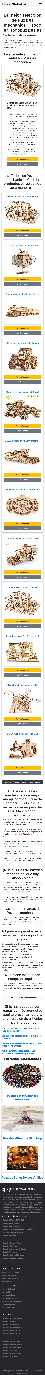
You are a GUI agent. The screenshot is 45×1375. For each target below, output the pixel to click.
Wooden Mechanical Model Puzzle (22, 294)
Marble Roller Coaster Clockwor (22, 587)
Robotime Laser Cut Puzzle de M (22, 636)
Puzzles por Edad (8, 1295)
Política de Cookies (9, 1275)
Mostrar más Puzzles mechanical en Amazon (22, 782)
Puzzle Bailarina (9, 1235)
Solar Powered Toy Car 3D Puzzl (22, 392)
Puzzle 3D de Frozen (11, 1223)
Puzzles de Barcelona (11, 1330)
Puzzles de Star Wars (11, 1341)
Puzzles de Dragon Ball (12, 1347)
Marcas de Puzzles (9, 1289)
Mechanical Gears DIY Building (22, 196)
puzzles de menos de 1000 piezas (15, 846)
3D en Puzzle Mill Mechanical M (22, 685)
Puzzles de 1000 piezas (12, 1344)
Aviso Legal (6, 1281)
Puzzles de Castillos (11, 1324)
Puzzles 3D (6, 1292)
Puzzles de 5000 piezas (12, 1318)
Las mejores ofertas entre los (21, 1044)
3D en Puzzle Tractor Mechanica (22, 343)
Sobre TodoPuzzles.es (10, 1272)
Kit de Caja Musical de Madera (22, 245)
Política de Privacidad (10, 1278)
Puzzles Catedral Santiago (13, 1255)
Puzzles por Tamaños (10, 1298)
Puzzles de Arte (9, 1321)
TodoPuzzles (22, 1373)
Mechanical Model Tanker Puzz (22, 538)
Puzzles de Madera (9, 1307)
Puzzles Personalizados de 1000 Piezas (18, 1229)
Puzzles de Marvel (10, 1246)
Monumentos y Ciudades (13, 1232)
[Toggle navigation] (40, 3)
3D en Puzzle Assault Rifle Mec (22, 734)
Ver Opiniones (22, 164)
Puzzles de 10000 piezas (13, 1258)
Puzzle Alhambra (10, 1252)
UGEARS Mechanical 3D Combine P (22, 441)
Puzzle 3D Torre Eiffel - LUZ (13, 1220)
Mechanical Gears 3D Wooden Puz (22, 489)
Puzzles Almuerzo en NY (12, 1353)
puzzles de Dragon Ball (29, 899)
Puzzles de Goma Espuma (13, 1327)
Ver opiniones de (22, 997)
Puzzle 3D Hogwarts (11, 1226)
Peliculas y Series (8, 1304)
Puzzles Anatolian (10, 1356)
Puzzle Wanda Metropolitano (14, 1249)
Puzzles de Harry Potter (12, 1243)
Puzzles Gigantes (10, 1350)
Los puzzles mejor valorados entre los (20, 1029)
